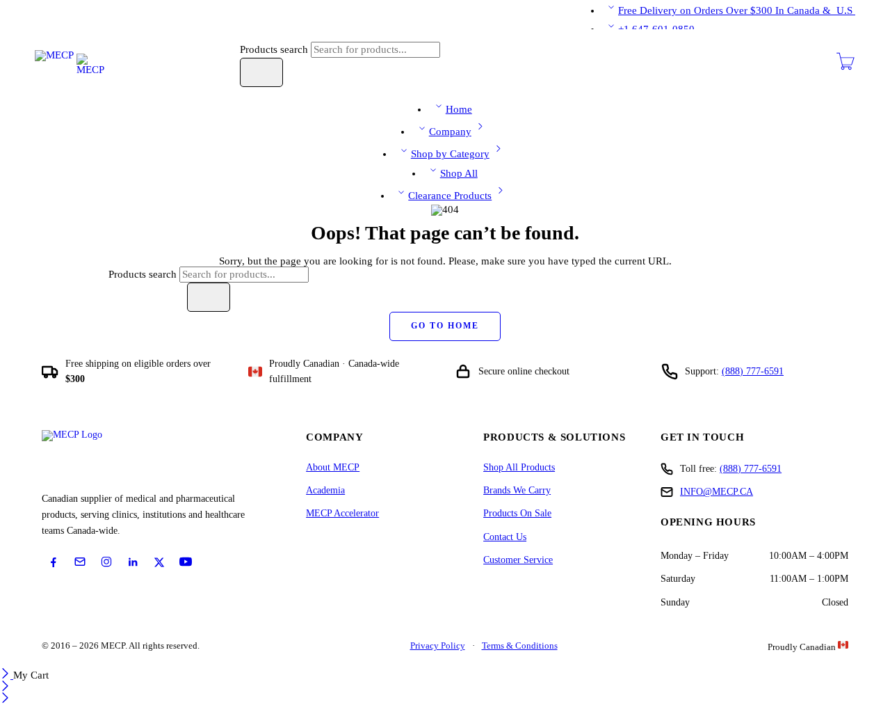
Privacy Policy (437, 645)
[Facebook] (53, 562)
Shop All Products (519, 467)
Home (459, 109)
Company (450, 131)
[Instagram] (106, 561)
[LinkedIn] (133, 562)
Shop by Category (450, 153)
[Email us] (80, 561)
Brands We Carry (517, 490)
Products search (275, 49)
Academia (325, 490)
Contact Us (504, 537)
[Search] (261, 72)
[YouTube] (185, 561)
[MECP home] (88, 457)
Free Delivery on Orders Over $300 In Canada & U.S (736, 10)
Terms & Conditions (520, 645)
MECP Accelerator (342, 513)
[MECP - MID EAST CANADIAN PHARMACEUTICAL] (69, 62)
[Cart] (845, 67)
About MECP (332, 467)
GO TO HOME (445, 326)
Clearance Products (450, 195)
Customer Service (518, 560)
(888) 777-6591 (753, 371)
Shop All (459, 173)
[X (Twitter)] (159, 562)
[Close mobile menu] (5, 699)
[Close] (6, 675)
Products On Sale (517, 513)
